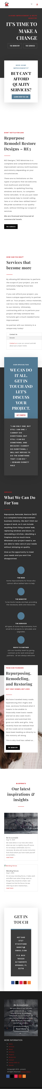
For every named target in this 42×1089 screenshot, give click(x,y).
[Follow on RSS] (29, 982)
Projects (11, 1055)
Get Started (21, 415)
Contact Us (13, 334)
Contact (11, 1060)
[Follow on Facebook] (12, 982)
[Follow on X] (17, 982)
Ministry (11, 1052)
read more (9, 857)
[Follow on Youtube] (25, 982)
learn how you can (21, 96)
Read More (21, 1028)
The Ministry (15, 45)
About (11, 1049)
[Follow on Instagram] (21, 982)
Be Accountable (12, 838)
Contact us (13, 343)
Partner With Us (14, 1063)
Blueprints (12, 1057)
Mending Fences (12, 871)
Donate (12, 338)
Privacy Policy (25, 1072)
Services (11, 1047)
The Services (30, 45)
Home (11, 1044)
